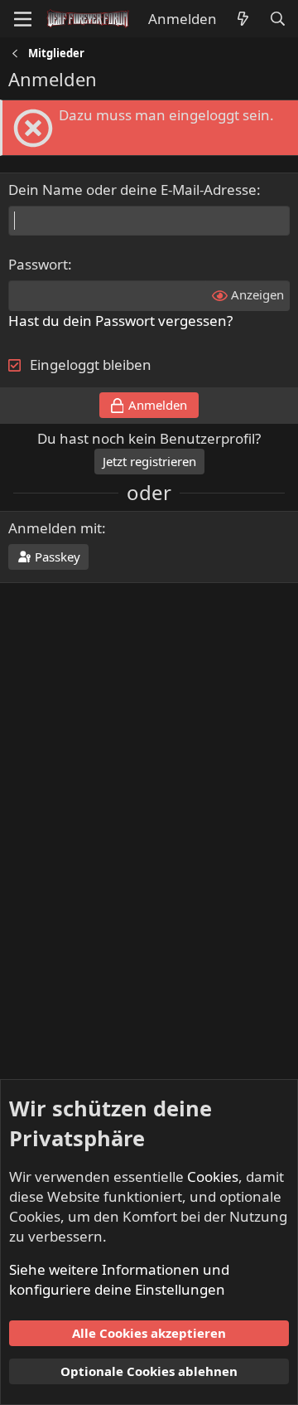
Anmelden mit (55, 527)
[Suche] (277, 19)
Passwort (38, 264)
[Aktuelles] (242, 19)
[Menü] (22, 19)
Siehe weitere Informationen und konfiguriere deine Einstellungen (119, 1279)
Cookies (212, 1176)
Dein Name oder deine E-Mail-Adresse (132, 189)
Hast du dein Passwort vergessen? (120, 320)
